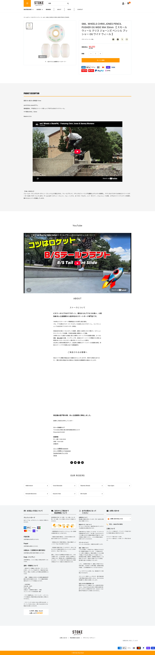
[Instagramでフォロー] (79, 463)
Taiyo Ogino (111, 485)
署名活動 (59, 338)
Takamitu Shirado (85, 485)
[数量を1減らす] (91, 54)
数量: (83, 53)
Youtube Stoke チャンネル (60, 453)
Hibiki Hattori (29, 485)
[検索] (68, 3)
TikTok (55, 455)
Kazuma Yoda (57, 493)
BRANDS (48, 9)
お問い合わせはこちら (115, 519)
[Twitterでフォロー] (75, 462)
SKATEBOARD (27, 9)
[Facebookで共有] (113, 39)
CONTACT (80, 9)
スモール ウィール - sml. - (39, 17)
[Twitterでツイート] (122, 39)
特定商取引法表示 (75, 637)
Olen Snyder (83, 493)
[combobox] (56, 3)
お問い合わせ (63, 637)
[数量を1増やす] (100, 54)
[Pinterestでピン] (118, 39)
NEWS (69, 9)
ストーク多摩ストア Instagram (62, 451)
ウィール (30, 17)
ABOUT (59, 9)
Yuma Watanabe (57, 485)
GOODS (39, 9)
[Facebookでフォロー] (71, 462)
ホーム (25, 17)
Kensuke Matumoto (31, 493)
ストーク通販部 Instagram (60, 448)
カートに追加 (100, 60)
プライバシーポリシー (89, 637)
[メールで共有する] (127, 39)
